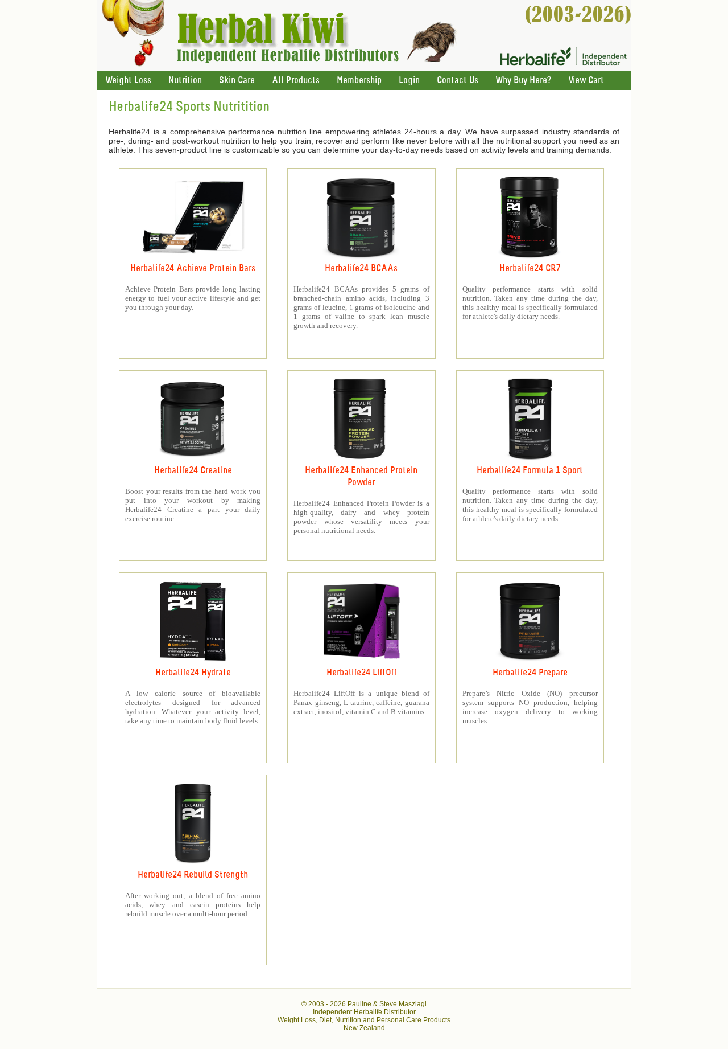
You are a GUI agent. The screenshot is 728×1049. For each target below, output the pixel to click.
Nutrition (185, 80)
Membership (359, 80)
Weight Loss (128, 80)
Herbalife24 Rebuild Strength (193, 875)
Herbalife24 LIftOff (361, 673)
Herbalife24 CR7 (529, 268)
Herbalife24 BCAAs (361, 268)
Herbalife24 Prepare (530, 673)
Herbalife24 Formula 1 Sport (530, 471)
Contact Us (457, 80)
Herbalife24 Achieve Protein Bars (192, 268)
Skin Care (237, 80)
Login (409, 80)
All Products (296, 80)
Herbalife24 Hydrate (193, 673)
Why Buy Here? (523, 80)
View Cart (586, 80)
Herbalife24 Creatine (193, 471)
